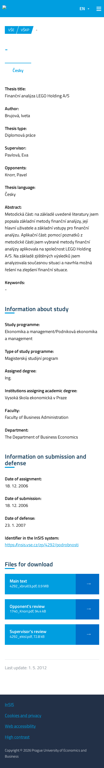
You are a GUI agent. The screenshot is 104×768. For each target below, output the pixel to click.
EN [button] (82, 8)
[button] (98, 9)
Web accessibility (20, 726)
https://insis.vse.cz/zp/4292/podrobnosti (42, 544)
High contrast (17, 737)
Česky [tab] (18, 70)
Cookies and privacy (23, 715)
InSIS (9, 704)
